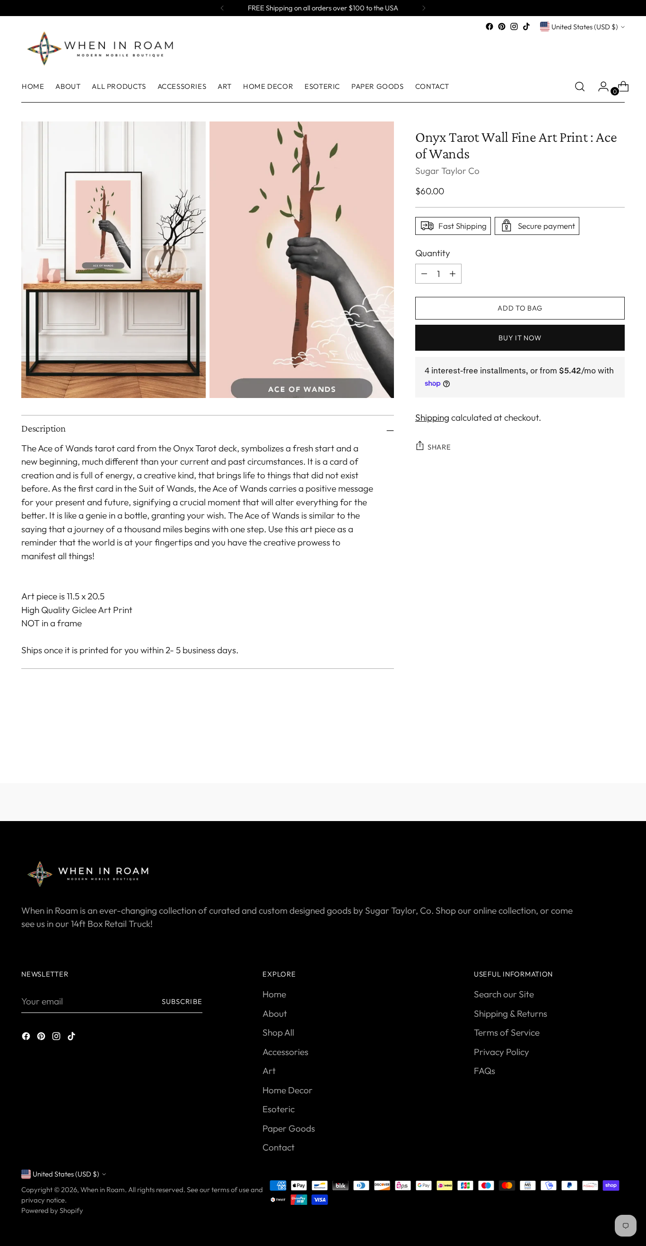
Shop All (278, 1032)
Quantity (432, 252)
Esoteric (278, 1109)
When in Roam (102, 1189)
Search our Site (504, 994)
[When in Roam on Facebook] (489, 26)
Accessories (285, 1051)
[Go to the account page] (599, 86)
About (274, 1013)
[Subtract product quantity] (452, 273)
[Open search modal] (579, 86)
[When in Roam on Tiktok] (526, 26)
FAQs (484, 1070)
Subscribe (182, 1001)
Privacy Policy (501, 1051)
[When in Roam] (104, 48)
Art (269, 1070)
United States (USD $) (584, 26)
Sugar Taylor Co (447, 170)
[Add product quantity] (424, 273)
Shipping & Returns (510, 1013)
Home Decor (287, 1090)
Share (439, 446)
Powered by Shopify (52, 1210)
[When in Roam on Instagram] (514, 26)
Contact (278, 1147)
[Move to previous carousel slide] (595, 751)
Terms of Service (507, 1032)
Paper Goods (288, 1128)
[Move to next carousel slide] (617, 751)
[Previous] (222, 8)
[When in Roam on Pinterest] (502, 26)
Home (274, 994)
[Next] (423, 8)
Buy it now (519, 337)
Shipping (432, 417)
